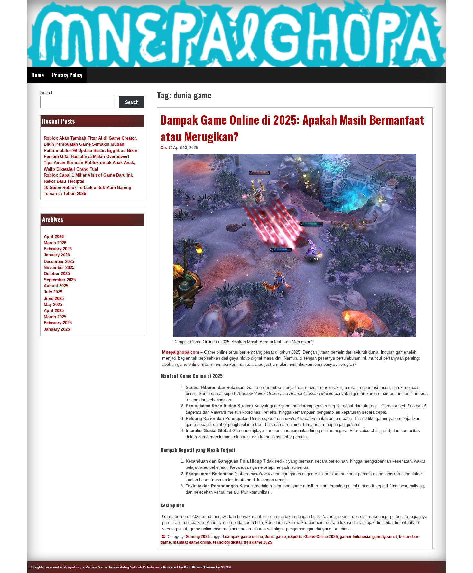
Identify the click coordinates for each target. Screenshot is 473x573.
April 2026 (54, 236)
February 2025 (58, 322)
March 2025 (55, 316)
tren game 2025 (258, 542)
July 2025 (53, 292)
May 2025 (53, 304)
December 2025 (59, 261)
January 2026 (57, 255)
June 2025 (54, 298)
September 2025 (60, 279)
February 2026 (58, 248)
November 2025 (59, 267)
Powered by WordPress (182, 567)
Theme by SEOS (217, 567)
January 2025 (57, 329)
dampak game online (244, 536)
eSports (295, 536)
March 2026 (55, 242)
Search (46, 92)
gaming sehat (384, 536)
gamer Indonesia (355, 536)
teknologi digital (227, 542)
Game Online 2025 (321, 536)
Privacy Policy (67, 75)
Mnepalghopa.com (180, 352)
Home (38, 75)
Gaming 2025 (198, 536)
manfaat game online (192, 542)
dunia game (275, 536)
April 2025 (54, 310)
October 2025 (57, 273)
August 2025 (56, 285)
